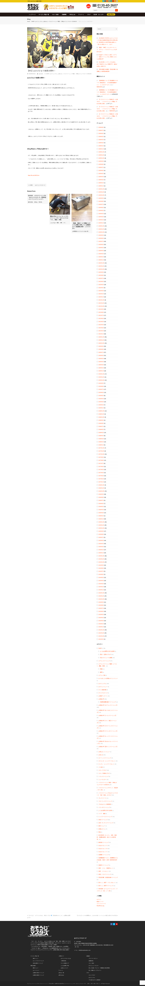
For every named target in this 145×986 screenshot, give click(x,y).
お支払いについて (64, 967)
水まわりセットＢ (103, 848)
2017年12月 (101, 448)
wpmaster (40, 73)
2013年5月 (101, 614)
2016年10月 (101, 491)
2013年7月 (101, 608)
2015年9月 (101, 531)
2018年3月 (101, 438)
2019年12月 (101, 374)
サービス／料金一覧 (35, 956)
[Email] (117, 1)
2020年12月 (101, 337)
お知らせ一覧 (61, 972)
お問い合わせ (61, 975)
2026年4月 (101, 139)
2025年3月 (101, 179)
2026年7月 (101, 130)
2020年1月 (101, 370)
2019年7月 (101, 389)
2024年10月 (101, 195)
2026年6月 (101, 133)
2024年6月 (101, 207)
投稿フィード (100, 901)
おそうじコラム (39, 21)
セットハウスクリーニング (38, 960)
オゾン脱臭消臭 (102, 689)
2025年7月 (101, 167)
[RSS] (115, 1)
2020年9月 (101, 346)
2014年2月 (101, 586)
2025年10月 (101, 158)
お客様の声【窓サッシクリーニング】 (108, 746)
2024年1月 (101, 223)
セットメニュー (36, 970)
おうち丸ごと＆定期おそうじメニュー (108, 678)
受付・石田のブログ (105, 654)
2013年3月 (101, 620)
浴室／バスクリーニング (104, 874)
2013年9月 (101, 602)
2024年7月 (101, 204)
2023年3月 (101, 253)
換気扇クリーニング (103, 842)
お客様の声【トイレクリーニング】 (107, 715)
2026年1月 (101, 149)
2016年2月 (101, 515)
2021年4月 (101, 324)
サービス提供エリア (65, 963)
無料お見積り (33, 965)
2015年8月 (101, 534)
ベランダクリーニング (104, 807)
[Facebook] (105, 1)
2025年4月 (101, 176)
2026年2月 (101, 145)
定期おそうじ (101, 829)
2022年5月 (101, 284)
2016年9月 (101, 494)
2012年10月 (101, 636)
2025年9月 (101, 161)
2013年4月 (101, 617)
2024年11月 (101, 192)
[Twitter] (103, 1)
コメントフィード (101, 903)
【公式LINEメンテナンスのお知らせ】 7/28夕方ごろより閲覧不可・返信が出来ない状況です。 (107, 64)
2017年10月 (101, 454)
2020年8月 (101, 349)
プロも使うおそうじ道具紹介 (94, 979)
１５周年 (30, 185)
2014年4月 (101, 580)
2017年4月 (101, 472)
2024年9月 (101, 198)
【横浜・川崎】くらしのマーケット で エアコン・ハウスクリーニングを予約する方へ (107, 49)
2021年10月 (101, 306)
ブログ (87, 972)
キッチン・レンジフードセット (106, 764)
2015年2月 (101, 549)
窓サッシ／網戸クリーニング (105, 885)
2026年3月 (101, 142)
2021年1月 (101, 334)
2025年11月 (101, 155)
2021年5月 (101, 321)
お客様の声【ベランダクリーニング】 (108, 731)
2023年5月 (101, 247)
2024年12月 (101, 189)
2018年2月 (101, 441)
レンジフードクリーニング (105, 816)
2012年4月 (101, 639)
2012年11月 (101, 633)
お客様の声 (101, 699)
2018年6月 (101, 429)
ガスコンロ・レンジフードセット (106, 761)
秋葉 (101, 669)
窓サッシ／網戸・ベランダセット (106, 882)
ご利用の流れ (63, 960)
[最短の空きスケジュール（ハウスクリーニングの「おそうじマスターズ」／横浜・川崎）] (59, 204)
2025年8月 (101, 164)
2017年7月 (101, 463)
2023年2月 (101, 256)
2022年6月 (101, 281)
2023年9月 (101, 235)
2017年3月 (101, 475)
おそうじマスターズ (40, 185)
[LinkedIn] (111, 1)
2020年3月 (101, 364)
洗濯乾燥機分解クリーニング (108, 702)
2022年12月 (101, 263)
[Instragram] (109, 1)
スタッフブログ (102, 770)
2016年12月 (101, 485)
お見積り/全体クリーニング (38, 972)
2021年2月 (101, 330)
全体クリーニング (103, 819)
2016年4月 (101, 509)
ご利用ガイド (61, 956)
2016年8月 (101, 497)
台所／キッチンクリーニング (105, 822)
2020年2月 (101, 367)
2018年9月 (101, 420)
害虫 (99, 832)
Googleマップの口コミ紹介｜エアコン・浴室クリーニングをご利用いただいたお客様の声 (107, 57)
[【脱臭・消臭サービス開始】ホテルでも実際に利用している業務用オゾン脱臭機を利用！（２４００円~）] (82, 207)
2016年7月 (101, 500)
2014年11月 (101, 559)
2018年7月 (101, 426)
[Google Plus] (107, 1)
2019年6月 (101, 392)
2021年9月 (101, 309)
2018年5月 (101, 432)
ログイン (99, 899)
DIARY (33, 21)
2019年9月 (101, 383)
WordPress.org (100, 905)
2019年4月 (101, 398)
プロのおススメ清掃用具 (104, 804)
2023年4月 (101, 250)
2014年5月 (101, 577)
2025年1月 (101, 186)
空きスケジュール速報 (106, 657)
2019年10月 (101, 380)
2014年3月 (101, 583)
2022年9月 (101, 272)
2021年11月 (101, 303)
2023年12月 (101, 226)
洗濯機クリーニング (103, 854)
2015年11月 (101, 525)
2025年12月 (101, 152)
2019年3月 (101, 401)
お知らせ (45, 21)
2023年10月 (101, 232)
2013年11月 (101, 596)
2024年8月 (101, 201)
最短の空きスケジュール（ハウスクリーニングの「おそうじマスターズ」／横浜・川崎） (59, 218)
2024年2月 (101, 219)
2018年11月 (101, 414)
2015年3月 (101, 546)
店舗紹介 (88, 956)
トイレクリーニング (103, 776)
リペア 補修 (101, 813)
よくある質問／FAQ (65, 965)
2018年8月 (101, 423)
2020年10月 (101, 343)
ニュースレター (102, 779)
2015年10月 (101, 528)
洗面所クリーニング (103, 865)
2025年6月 (101, 170)
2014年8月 (101, 568)
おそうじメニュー (103, 686)
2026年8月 (101, 127)
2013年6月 (101, 611)
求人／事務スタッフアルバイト (95, 970)
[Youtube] (113, 1)
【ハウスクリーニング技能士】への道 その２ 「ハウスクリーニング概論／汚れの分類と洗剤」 (108, 101)
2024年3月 (101, 216)
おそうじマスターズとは (66, 958)
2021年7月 (101, 315)
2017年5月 (101, 469)
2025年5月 (101, 173)
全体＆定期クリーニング (38, 963)
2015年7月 (101, 537)
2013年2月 (101, 623)
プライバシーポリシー (93, 958)
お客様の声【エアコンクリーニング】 (108, 705)
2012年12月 (101, 630)
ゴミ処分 (100, 767)
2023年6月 (101, 244)
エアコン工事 (101, 675)
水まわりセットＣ (103, 851)
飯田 (101, 672)
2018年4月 (101, 435)
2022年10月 (101, 269)
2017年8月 (101, 460)
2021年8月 (101, 312)
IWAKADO (112, 111)
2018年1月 (101, 445)
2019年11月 (101, 377)
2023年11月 (101, 229)
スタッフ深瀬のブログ (104, 773)
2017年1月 (101, 482)
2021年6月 (101, 318)
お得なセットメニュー (104, 751)
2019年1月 (101, 407)
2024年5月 (101, 210)
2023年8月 (101, 238)
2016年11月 (101, 488)
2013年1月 (101, 626)
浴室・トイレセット (103, 871)
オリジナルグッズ (103, 692)
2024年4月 (101, 213)
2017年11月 (101, 451)
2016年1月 (101, 519)
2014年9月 (101, 565)
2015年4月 (101, 543)
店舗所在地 (91, 960)
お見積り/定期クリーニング (38, 975)
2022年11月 (101, 266)
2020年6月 (101, 355)
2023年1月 (101, 260)
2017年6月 (101, 466)
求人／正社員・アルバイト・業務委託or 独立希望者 (99, 967)
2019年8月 (101, 386)
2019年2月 (101, 404)
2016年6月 (101, 503)
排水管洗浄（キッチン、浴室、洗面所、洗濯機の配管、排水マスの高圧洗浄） (107, 837)
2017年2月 (101, 478)
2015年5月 (101, 540)
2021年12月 (101, 300)
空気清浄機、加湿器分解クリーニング (108, 877)
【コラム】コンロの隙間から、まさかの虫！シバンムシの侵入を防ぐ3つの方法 (97, 915)
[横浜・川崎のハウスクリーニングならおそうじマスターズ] (33, 7)
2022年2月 (101, 293)
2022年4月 (101, 287)
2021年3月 (101, 327)
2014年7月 (101, 571)
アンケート (61, 970)
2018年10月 (101, 417)
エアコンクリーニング (104, 660)
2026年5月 (101, 136)
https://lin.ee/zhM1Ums (33, 175)
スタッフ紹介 (91, 963)
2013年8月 (101, 605)
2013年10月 (101, 599)
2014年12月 (101, 556)
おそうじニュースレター (94, 965)
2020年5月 (101, 358)
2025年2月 (101, 182)
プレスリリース (102, 798)
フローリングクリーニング (105, 801)
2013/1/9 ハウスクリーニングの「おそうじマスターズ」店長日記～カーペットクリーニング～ (37, 197)
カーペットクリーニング (104, 758)
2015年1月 (101, 552)
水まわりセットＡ (103, 845)
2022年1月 (101, 297)
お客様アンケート (103, 696)
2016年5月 (101, 506)
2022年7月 (101, 278)
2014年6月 (101, 574)
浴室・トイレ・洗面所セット (105, 868)
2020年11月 (101, 340)
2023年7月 (101, 241)
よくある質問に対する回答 (107, 651)
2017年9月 (101, 457)
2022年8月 (101, 275)
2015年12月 (101, 522)
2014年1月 (101, 589)
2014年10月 (101, 562)
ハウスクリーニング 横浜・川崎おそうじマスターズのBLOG (62, 21)
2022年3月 (101, 290)
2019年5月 (101, 395)
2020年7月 (101, 352)
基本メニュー (101, 825)
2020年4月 (101, 361)
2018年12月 (101, 411)
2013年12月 (101, 593)
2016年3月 (101, 512)
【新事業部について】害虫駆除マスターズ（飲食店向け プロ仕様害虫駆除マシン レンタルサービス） (107, 82)
